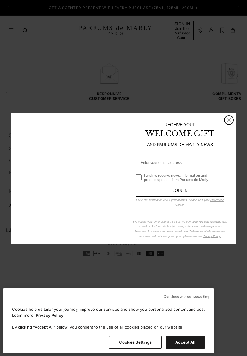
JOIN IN (180, 190)
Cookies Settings (135, 342)
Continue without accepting (186, 296)
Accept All (185, 342)
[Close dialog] (228, 120)
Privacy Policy (50, 315)
